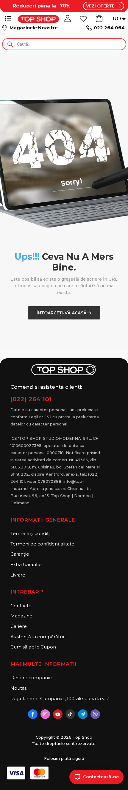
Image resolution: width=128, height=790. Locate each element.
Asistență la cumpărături (37, 637)
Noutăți (18, 688)
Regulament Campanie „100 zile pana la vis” (55, 698)
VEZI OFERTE (101, 6)
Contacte (21, 605)
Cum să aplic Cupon (33, 647)
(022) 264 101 (31, 399)
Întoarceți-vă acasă (61, 313)
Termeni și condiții (30, 533)
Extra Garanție (26, 564)
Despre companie (31, 677)
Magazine (21, 616)
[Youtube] (58, 714)
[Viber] (95, 714)
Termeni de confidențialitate (42, 544)
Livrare (17, 575)
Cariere (18, 626)
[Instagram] (45, 714)
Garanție (19, 554)
